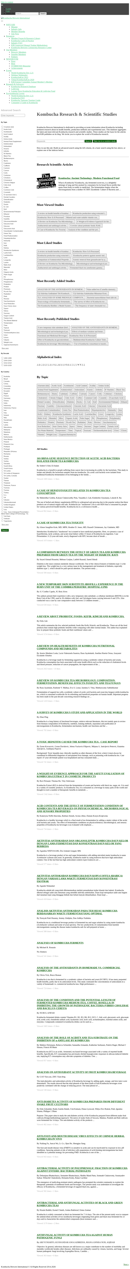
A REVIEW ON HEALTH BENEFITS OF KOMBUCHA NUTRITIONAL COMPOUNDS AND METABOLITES (76, 647)
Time (70, 430)
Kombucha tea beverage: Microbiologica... (55, 344)
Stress (79, 426)
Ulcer (116, 430)
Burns (54, 394)
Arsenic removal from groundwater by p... (90, 260)
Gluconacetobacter (63, 406)
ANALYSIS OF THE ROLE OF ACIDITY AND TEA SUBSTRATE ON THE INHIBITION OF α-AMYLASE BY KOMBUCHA (77, 1039)
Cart (8, 11)
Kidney (47, 414)
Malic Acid (42, 418)
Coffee (79, 398)
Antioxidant (79, 390)
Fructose (41, 406)
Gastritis (50, 406)
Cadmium (64, 394)
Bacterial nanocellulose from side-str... (102, 298)
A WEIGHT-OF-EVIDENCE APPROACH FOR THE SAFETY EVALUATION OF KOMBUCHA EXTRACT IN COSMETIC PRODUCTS (81, 775)
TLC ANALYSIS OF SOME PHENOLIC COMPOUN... (61, 298)
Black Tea (120, 390)
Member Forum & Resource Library (25, 38)
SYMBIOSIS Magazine (20, 66)
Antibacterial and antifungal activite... (53, 226)
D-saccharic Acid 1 (117, 398)
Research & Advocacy (15, 84)
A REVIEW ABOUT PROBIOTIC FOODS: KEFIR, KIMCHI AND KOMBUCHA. (80, 616)
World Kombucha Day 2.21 (22, 73)
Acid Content (81, 386)
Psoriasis (60, 422)
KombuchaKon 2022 (19, 77)
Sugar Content (99, 426)
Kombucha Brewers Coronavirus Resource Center (31, 47)
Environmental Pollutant (108, 402)
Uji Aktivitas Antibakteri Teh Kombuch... (54, 293)
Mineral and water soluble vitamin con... (82, 217)
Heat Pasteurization (81, 410)
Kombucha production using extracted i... (89, 213)
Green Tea (67, 410)
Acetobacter (69, 386)
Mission (14, 27)
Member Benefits (18, 31)
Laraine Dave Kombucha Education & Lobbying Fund (33, 91)
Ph (93, 418)
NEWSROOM (12, 59)
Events (9, 70)
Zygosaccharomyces (67, 434)
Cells (100, 394)
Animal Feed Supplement (48, 390)
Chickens (118, 394)
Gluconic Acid (80, 406)
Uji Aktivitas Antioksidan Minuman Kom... (90, 293)
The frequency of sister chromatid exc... (91, 306)
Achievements (17, 68)
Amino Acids (103, 386)
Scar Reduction (44, 426)
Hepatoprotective (98, 410)
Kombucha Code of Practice (22, 41)
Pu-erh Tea (70, 422)
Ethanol (124, 402)
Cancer (92, 394)
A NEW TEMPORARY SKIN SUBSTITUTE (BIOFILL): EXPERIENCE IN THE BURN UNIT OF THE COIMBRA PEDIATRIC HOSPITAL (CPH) (80, 585)
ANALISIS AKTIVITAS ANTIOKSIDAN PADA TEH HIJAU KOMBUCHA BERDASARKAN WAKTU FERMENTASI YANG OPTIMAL (77, 912)
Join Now (15, 34)
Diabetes (70, 402)
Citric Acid (69, 398)
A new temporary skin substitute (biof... (53, 327)
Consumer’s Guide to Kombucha (24, 103)
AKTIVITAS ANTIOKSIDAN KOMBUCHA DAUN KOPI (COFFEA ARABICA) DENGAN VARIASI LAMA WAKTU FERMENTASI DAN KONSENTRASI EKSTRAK (80, 878)
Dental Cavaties (44, 402)
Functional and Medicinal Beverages (52, 336)
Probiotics (42, 422)
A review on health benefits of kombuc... (54, 213)
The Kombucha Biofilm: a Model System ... (55, 306)
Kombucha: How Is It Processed (51, 217)
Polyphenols (115, 418)
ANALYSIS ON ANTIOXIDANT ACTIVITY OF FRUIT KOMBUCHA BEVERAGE (81, 1072)
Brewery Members (18, 52)
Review (97, 422)
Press (13, 61)
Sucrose (88, 426)
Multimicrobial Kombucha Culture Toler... (90, 340)
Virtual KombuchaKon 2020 (22, 80)
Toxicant (87, 430)
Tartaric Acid (113, 426)
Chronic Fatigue (55, 398)
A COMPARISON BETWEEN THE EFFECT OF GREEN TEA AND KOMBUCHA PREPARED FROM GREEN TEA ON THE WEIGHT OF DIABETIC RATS (81, 553)
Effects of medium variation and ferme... (88, 332)
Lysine (119, 414)
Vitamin (41, 434)
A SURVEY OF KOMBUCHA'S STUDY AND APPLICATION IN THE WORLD (79, 712)
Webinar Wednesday (19, 75)
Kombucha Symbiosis (62, 414)
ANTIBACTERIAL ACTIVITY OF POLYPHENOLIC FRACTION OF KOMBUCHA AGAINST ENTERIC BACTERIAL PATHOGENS (82, 1169)
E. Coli (87, 402)
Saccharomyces (109, 422)
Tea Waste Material (45, 430)
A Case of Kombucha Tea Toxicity (52, 230)
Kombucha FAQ (18, 98)
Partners (14, 57)
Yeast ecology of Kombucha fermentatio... (54, 302)
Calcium (83, 394)
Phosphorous (102, 418)
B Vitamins (109, 390)
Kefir (40, 414)
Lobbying (15, 89)
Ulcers (123, 430)
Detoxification (58, 402)
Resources (10, 36)
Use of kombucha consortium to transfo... (91, 344)
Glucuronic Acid (104, 406)
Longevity (110, 414)
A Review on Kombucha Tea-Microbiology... (56, 221)
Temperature (61, 430)
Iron (120, 410)
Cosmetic (103, 398)
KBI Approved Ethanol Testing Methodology (29, 45)
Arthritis (98, 390)
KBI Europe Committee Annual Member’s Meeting (31, 82)
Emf (94, 402)
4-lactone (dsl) (43, 386)
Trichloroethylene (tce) (102, 430)
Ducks (79, 402)
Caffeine (73, 394)
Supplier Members (18, 54)
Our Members (11, 50)
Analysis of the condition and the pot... (83, 230)
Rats (90, 422)
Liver (101, 414)
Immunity (112, 410)
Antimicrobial (66, 390)
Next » (126, 1264)
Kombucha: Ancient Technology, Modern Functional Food (88, 178)
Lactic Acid (78, 414)
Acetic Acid (56, 386)
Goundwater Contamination (49, 410)
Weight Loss (52, 434)
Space (72, 426)
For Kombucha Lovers (15, 93)
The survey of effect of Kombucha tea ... (90, 302)
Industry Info (16, 29)
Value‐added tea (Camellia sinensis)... (102, 289)
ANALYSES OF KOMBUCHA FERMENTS (60, 943)
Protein (51, 422)
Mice (61, 418)
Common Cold (90, 398)
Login (8, 9)
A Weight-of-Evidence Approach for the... (93, 221)
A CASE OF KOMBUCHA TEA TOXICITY (60, 522)
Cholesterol (42, 398)
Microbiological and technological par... (92, 264)
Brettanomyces (44, 394)
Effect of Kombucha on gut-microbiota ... (54, 340)
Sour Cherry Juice (60, 426)
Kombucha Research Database (23, 86)
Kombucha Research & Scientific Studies (77, 114)
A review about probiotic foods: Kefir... (86, 226)
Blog (13, 64)
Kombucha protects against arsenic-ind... (89, 255)
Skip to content (7, 2)
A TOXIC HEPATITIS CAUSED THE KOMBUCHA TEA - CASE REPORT (77, 742)
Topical (78, 430)
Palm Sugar (84, 418)
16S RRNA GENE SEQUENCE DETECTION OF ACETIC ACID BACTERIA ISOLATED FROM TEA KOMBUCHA (78, 459)
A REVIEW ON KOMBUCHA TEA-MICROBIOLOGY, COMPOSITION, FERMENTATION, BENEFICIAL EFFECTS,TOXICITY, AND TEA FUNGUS (79, 681)
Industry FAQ (16, 43)
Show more (5, 348)
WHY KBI (10, 25)
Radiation (81, 422)
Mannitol (52, 418)
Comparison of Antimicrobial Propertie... (54, 260)
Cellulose (108, 394)
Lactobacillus (90, 414)
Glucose (91, 406)
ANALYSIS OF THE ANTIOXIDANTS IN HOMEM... (61, 289)
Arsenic (90, 390)
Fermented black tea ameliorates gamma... (87, 268)
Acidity (93, 386)
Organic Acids (71, 418)
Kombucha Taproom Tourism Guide (25, 100)
